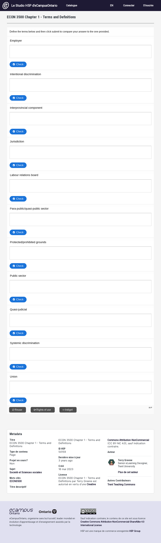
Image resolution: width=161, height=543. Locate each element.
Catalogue (71, 5)
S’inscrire (148, 5)
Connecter (128, 5)
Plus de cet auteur (128, 472)
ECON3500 (16, 481)
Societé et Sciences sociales (26, 472)
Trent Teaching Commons (121, 484)
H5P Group (134, 531)
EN (111, 5)
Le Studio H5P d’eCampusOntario (34, 5)
